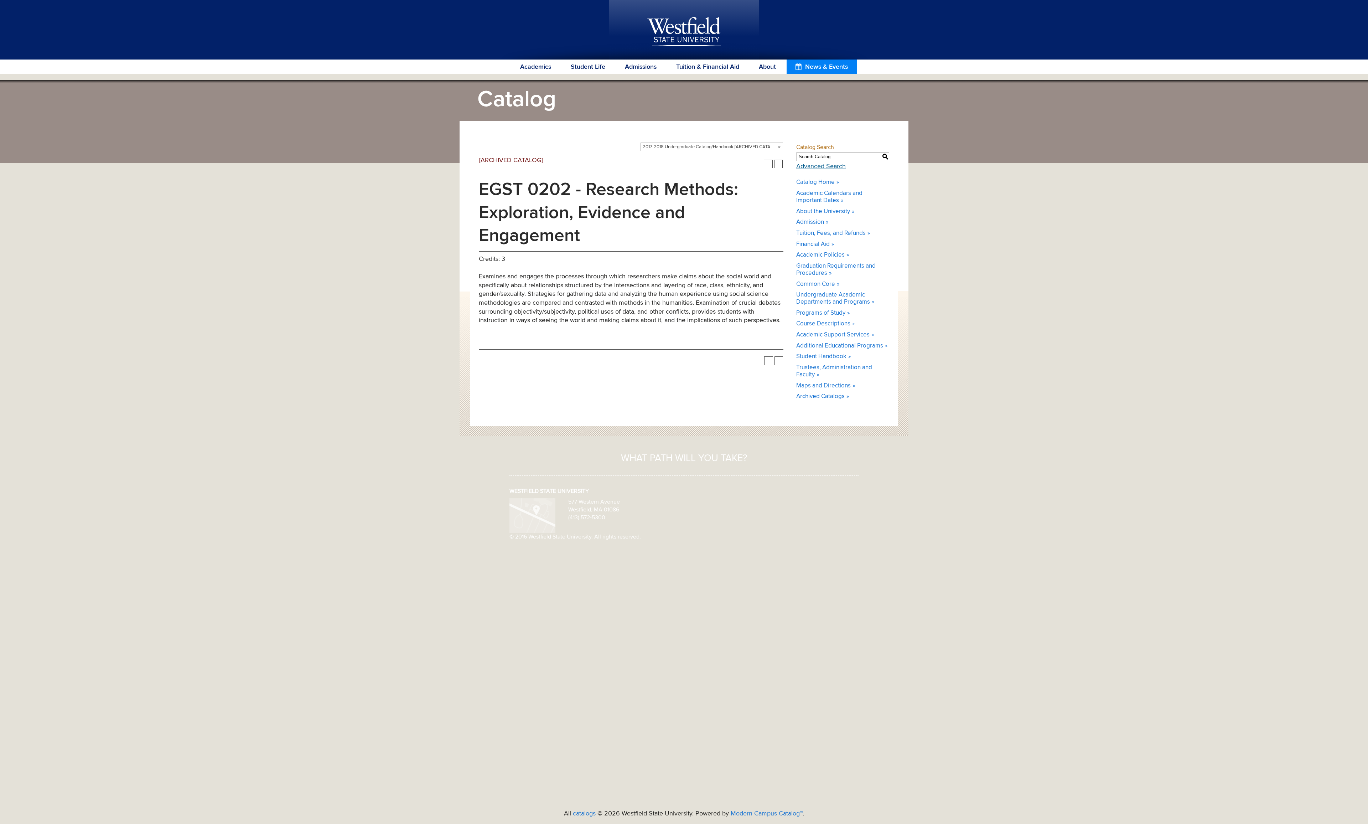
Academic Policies (820, 255)
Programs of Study (820, 313)
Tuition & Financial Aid (707, 67)
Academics (535, 67)
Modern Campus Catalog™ (767, 813)
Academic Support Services (833, 335)
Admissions (641, 67)
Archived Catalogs (820, 396)
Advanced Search (821, 166)
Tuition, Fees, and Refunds (831, 233)
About (767, 67)
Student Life (588, 67)
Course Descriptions (823, 324)
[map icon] (532, 515)
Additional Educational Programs (839, 346)
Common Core (815, 284)
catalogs (584, 813)
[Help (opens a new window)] (778, 164)
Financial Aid (813, 244)
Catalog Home (815, 182)
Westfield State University (684, 32)
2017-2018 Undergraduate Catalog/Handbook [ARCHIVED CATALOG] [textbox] (712, 147)
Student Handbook (821, 357)
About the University (823, 211)
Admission (810, 222)
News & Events (826, 67)
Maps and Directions (823, 386)
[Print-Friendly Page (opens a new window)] (768, 164)
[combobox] (712, 147)
